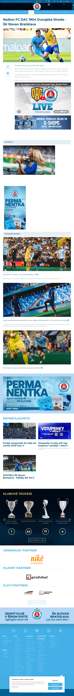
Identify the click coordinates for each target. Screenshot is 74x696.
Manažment (19, 650)
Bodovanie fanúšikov (41, 666)
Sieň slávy (18, 644)
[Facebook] (54, 1)
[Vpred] (69, 519)
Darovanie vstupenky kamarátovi (29, 673)
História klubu (37, 540)
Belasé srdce (27, 1)
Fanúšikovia (13, 318)
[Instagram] (64, 1)
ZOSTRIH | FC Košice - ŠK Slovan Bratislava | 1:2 (20, 274)
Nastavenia (55, 680)
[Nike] (37, 559)
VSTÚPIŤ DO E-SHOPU (54, 639)
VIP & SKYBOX (31, 646)
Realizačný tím (7, 640)
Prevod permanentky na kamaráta (42, 655)
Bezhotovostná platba (30, 655)
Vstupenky (14, 440)
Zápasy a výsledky (6, 653)
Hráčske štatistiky (5, 643)
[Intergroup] (28, 593)
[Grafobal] (37, 577)
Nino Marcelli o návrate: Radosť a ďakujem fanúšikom (22, 368)
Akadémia (38, 12)
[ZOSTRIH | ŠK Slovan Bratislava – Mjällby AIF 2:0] (19, 463)
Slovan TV (13, 272)
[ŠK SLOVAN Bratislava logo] (37, 5)
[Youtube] (60, 1)
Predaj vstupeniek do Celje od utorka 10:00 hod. (19, 444)
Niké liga (12, 365)
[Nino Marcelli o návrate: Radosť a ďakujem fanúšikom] (37, 347)
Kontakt (18, 652)
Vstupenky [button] (15, 12)
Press (9, 1)
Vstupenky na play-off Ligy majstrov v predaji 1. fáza (52, 444)
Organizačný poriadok (18, 672)
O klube (18, 648)
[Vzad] (4, 519)
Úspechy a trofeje (18, 641)
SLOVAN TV (59, 12)
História (18, 638)
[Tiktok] (64, 4)
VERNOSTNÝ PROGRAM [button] (48, 12)
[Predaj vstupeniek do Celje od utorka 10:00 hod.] (19, 431)
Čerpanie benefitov (41, 670)
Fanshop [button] (66, 12)
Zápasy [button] (26, 12)
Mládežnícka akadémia (18, 676)
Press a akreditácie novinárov (17, 656)
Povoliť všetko (55, 688)
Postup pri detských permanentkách (42, 661)
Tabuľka (6, 656)
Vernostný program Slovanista (29, 667)
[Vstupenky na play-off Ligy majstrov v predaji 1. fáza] (54, 431)
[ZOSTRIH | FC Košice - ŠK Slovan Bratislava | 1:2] (37, 254)
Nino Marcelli (17, 365)
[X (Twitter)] (57, 1)
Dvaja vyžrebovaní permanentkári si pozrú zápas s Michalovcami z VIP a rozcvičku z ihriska (35, 320)
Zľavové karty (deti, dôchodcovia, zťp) (31, 650)
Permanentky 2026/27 (30, 643)
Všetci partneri (37, 602)
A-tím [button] (20, 12)
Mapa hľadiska (31, 658)
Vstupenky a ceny (30, 639)
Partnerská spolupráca (18, 664)
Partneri (18, 660)
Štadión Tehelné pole (19, 668)
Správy (31, 12)
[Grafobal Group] (45, 593)
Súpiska (6, 638)
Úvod (4, 12)
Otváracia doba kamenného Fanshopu (54, 644)
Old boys (18, 646)
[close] (61, 676)
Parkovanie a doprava (30, 661)
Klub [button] (8, 12)
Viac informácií (15, 686)
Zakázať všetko (55, 684)
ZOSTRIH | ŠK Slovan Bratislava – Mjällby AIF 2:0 (18, 476)
